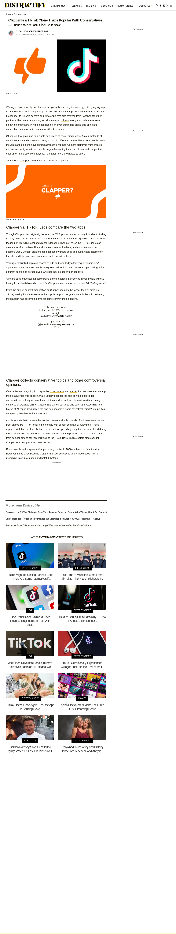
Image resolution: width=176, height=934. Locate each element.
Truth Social (57, 391)
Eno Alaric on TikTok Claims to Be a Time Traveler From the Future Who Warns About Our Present (56, 512)
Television (76, 6)
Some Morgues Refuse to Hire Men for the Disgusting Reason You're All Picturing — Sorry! (53, 519)
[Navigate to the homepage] (25, 5)
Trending (91, 6)
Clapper (24, 160)
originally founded (40, 234)
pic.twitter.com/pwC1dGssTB (56, 316)
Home (8, 14)
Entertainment (58, 6)
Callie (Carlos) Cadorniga (33, 31)
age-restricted (20, 263)
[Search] (157, 5)
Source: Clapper (15, 220)
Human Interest (125, 6)
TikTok (65, 120)
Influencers (106, 6)
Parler (73, 391)
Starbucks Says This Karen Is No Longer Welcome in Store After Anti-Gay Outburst (49, 525)
